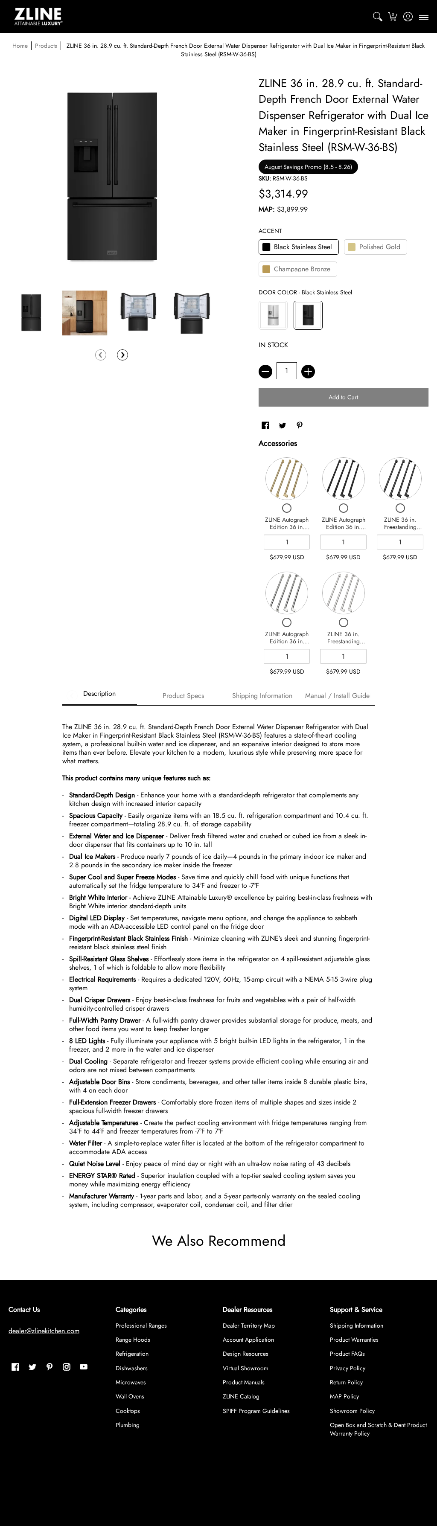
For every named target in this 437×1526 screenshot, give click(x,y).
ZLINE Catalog (241, 1396)
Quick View (286, 479)
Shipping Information (356, 1325)
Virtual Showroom (245, 1368)
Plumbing (128, 1425)
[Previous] (101, 355)
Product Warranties (354, 1339)
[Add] (308, 371)
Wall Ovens (130, 1396)
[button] (392, 16)
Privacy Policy (347, 1368)
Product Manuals (244, 1382)
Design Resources (245, 1353)
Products (46, 45)
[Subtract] (265, 371)
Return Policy (346, 1382)
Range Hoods (133, 1339)
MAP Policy (344, 1396)
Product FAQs (347, 1353)
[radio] (299, 248)
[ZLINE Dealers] (38, 16)
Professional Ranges (141, 1325)
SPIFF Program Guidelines (256, 1411)
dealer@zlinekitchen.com (44, 1331)
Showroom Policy (352, 1411)
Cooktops (128, 1411)
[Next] (122, 355)
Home (20, 45)
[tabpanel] (218, 962)
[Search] (377, 16)
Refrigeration (132, 1353)
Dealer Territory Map (249, 1325)
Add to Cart (343, 397)
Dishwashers (132, 1368)
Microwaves (131, 1382)
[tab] (99, 696)
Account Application (248, 1339)
